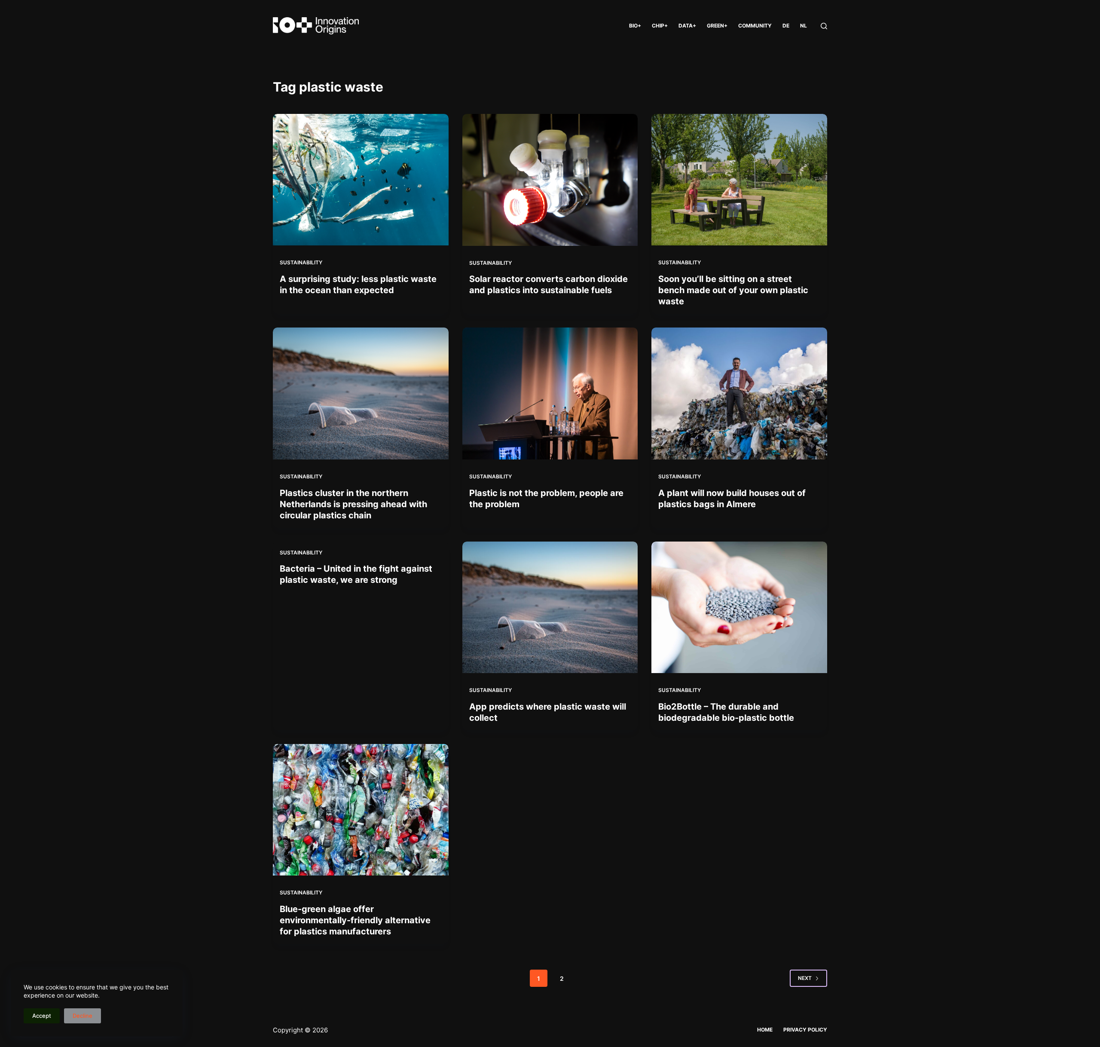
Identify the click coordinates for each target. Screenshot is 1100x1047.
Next (805, 978)
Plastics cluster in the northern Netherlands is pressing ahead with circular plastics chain (353, 504)
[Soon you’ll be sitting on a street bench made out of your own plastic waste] (739, 179)
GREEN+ (717, 25)
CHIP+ (660, 25)
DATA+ (687, 25)
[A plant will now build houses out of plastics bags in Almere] (739, 393)
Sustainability (301, 262)
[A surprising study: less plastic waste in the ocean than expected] (361, 179)
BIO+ (635, 25)
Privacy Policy (805, 1029)
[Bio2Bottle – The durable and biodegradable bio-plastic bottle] (739, 607)
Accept (41, 1015)
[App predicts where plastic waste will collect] (550, 608)
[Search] (824, 26)
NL (803, 25)
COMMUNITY (755, 25)
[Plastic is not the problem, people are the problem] (550, 393)
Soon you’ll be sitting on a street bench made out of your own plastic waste (733, 290)
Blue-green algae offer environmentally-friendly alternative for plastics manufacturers (355, 920)
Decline (82, 1015)
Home (765, 1029)
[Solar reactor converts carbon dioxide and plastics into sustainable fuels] (550, 180)
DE (785, 25)
